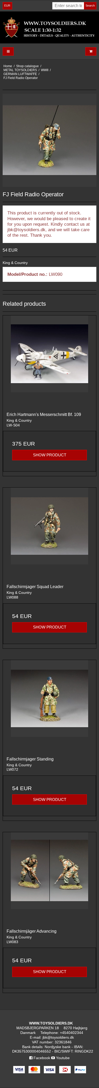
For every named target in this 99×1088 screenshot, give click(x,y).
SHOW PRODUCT (49, 455)
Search (90, 5)
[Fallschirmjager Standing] (49, 706)
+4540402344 (71, 1033)
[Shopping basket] (90, 51)
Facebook (41, 1058)
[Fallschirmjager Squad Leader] (49, 534)
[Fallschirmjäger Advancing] (49, 878)
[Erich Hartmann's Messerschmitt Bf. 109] (49, 361)
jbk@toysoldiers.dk (58, 1037)
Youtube (62, 1058)
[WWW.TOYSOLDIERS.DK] (49, 27)
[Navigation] (8, 51)
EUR (7, 5)
